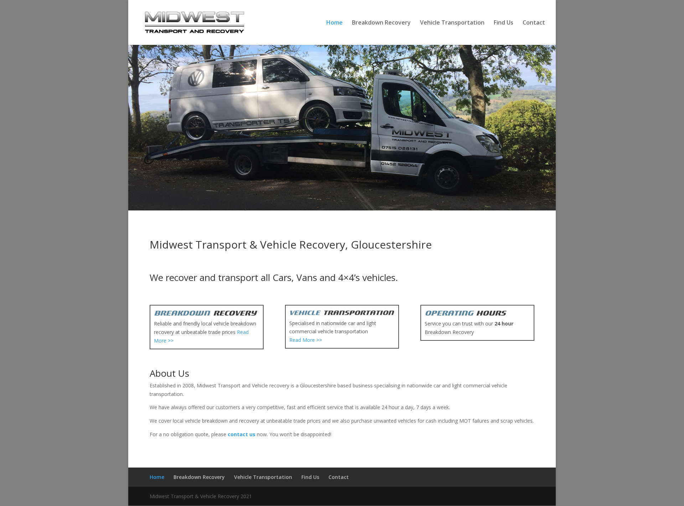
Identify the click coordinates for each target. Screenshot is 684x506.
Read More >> (305, 340)
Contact (534, 23)
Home (334, 23)
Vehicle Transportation (452, 23)
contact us (241, 434)
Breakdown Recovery (381, 23)
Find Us (503, 23)
